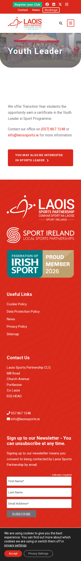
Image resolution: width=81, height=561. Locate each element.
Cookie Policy (17, 304)
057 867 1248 (21, 413)
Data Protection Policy (23, 312)
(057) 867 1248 (53, 129)
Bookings (51, 10)
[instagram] (66, 4)
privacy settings (15, 545)
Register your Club (27, 4)
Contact (23, 10)
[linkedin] (53, 4)
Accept (13, 553)
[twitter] (60, 4)
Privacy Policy (17, 327)
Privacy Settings (38, 553)
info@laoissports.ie (23, 135)
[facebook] (47, 4)
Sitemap (13, 334)
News (36, 10)
